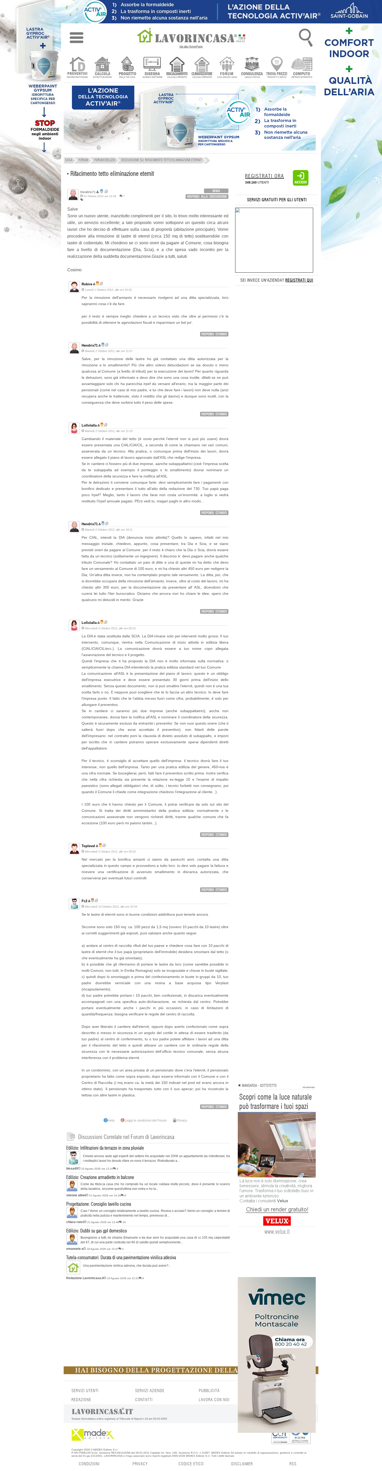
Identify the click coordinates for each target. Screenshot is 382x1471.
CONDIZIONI (89, 1464)
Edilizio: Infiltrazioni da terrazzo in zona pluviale (105, 1148)
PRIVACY (140, 1464)
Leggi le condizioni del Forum (146, 1120)
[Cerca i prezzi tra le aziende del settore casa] (277, 68)
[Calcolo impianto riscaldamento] (177, 68)
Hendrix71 (90, 345)
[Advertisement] (148, 1322)
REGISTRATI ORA (264, 176)
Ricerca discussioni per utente (106, 191)
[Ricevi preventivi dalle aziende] (77, 68)
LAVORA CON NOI (214, 1400)
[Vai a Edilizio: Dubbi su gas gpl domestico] (72, 1244)
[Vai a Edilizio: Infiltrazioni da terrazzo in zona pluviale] (73, 1164)
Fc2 (84, 901)
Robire (87, 284)
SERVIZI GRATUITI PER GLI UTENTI (277, 200)
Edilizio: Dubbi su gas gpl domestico (96, 1231)
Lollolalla (89, 425)
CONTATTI (144, 1400)
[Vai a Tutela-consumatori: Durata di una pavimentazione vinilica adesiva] (73, 1273)
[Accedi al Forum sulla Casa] (227, 68)
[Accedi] (300, 184)
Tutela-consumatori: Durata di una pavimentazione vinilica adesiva (121, 1258)
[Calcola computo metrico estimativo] (302, 68)
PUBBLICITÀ (209, 1391)
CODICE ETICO (191, 1464)
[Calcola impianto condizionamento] (202, 68)
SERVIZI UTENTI (84, 1391)
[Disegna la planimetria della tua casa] (152, 68)
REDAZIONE (81, 1400)
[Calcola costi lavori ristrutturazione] (102, 68)
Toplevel (88, 846)
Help (111, 1120)
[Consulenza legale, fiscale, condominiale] (252, 68)
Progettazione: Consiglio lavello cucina (98, 1204)
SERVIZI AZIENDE (149, 1391)
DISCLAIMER (242, 1464)
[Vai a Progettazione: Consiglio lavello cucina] (72, 1217)
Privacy (182, 1120)
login (216, 190)
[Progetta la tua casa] (191, 1373)
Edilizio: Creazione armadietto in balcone (100, 1177)
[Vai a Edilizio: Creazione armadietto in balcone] (72, 1190)
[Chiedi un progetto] (127, 68)
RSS (293, 1464)
